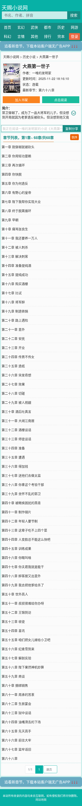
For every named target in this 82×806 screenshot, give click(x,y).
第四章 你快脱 (12, 174)
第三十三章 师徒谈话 (16, 439)
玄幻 (21, 27)
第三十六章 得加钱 (15, 466)
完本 (61, 36)
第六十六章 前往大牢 (16, 740)
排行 (47, 36)
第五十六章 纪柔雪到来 (18, 648)
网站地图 (41, 799)
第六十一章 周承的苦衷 (18, 694)
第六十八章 (46, 90)
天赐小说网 (15, 7)
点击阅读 (60, 99)
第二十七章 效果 (13, 384)
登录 (74, 36)
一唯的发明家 (41, 73)
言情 (21, 36)
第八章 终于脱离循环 (16, 210)
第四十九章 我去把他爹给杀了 (23, 585)
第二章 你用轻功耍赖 (16, 156)
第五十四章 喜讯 (13, 630)
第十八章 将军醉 (13, 302)
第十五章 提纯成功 (15, 274)
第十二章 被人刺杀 (15, 247)
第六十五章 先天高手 (16, 731)
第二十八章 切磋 (13, 393)
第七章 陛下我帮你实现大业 (21, 201)
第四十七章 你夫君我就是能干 (23, 566)
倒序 (74, 137)
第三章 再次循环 (13, 165)
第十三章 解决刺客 (15, 256)
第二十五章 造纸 (13, 366)
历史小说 (29, 56)
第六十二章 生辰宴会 (16, 703)
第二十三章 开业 (13, 347)
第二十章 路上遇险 (15, 320)
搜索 (73, 15)
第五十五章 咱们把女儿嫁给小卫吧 (26, 639)
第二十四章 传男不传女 (18, 356)
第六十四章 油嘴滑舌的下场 (21, 722)
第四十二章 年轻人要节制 (20, 521)
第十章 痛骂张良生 (15, 229)
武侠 (34, 27)
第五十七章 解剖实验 (16, 658)
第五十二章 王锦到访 (16, 612)
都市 (47, 27)
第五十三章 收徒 (13, 621)
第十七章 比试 (12, 292)
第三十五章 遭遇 (13, 457)
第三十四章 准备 (13, 448)
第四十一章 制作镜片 (16, 512)
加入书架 (21, 99)
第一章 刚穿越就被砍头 (18, 146)
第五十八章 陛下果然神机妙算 (23, 667)
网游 (74, 27)
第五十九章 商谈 (13, 676)
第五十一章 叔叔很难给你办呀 (23, 603)
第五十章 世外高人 (15, 594)
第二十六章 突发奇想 (16, 375)
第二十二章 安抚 (13, 338)
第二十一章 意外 (13, 329)
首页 (7, 27)
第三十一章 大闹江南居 (18, 420)
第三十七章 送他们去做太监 (21, 475)
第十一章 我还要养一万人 (20, 238)
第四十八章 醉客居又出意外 (21, 575)
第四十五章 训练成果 (16, 548)
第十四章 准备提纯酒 (16, 265)
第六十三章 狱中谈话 (16, 712)
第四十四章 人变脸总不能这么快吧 (26, 539)
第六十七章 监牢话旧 (16, 749)
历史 (61, 27)
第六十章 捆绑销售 (15, 685)
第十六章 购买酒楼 (15, 283)
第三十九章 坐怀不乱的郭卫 (21, 493)
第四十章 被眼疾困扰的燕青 (21, 502)
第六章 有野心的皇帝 (16, 192)
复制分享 (71, 128)
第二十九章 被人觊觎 (16, 402)
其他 (34, 36)
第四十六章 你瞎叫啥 (16, 557)
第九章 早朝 (10, 219)
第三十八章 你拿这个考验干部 (23, 484)
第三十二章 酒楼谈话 (16, 429)
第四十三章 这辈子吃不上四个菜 (24, 530)
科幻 (7, 36)
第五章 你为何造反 (15, 183)
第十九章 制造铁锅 (15, 311)
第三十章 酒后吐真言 (16, 411)
